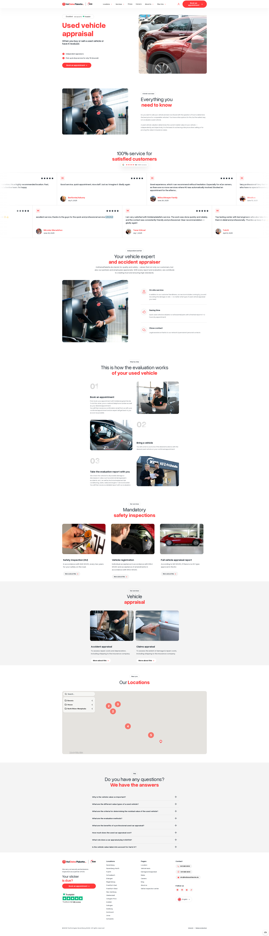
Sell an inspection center (150, 888)
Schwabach (110, 875)
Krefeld (108, 902)
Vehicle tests (145, 868)
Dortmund (109, 912)
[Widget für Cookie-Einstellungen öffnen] (265, 932)
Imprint (190, 928)
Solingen (109, 905)
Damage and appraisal (149, 872)
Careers (144, 878)
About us (144, 885)
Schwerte (109, 919)
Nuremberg (110, 865)
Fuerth (108, 872)
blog (142, 882)
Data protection (201, 928)
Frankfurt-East (111, 885)
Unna (108, 915)
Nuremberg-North (112, 868)
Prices (130, 4)
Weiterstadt (110, 895)
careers (139, 4)
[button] (107, 4)
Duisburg (109, 909)
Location (144, 865)
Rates (143, 875)
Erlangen (109, 878)
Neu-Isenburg (111, 892)
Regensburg (110, 882)
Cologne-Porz (111, 899)
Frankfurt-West (111, 888)
